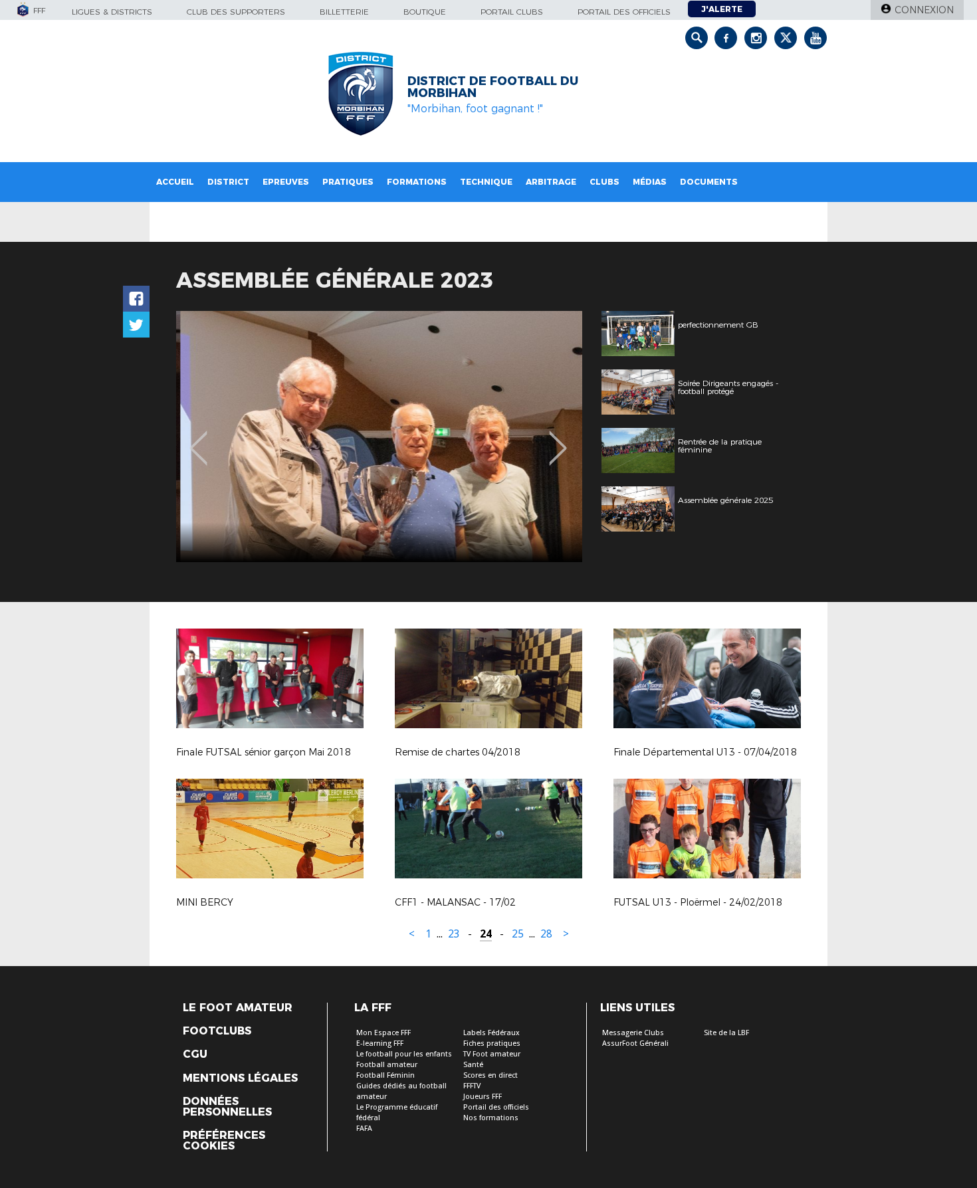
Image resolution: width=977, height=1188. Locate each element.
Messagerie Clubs (633, 1033)
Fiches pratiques (491, 1043)
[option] (379, 436)
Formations (417, 182)
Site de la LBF (726, 1033)
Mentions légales (240, 1078)
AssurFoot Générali (635, 1043)
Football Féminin (385, 1075)
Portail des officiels (624, 11)
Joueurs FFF (482, 1096)
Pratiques (348, 182)
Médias (650, 182)
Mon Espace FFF (383, 1033)
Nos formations (490, 1118)
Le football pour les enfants (404, 1054)
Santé (473, 1064)
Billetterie (344, 11)
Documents (709, 182)
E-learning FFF (379, 1043)
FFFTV (472, 1086)
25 (518, 934)
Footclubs (217, 1031)
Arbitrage (551, 182)
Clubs (604, 182)
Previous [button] (198, 438)
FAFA (364, 1128)
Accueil (175, 182)
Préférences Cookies (224, 1140)
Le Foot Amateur (237, 1008)
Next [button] (558, 438)
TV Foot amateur (491, 1054)
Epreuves (286, 182)
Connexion (924, 10)
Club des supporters (236, 11)
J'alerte (721, 9)
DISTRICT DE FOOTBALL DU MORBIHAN (492, 87)
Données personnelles (227, 1107)
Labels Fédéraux (491, 1033)
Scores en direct (490, 1075)
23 (454, 934)
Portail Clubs (512, 11)
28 (546, 934)
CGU (195, 1054)
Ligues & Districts (112, 11)
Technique (486, 182)
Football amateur (386, 1064)
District (228, 182)
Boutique (424, 11)
